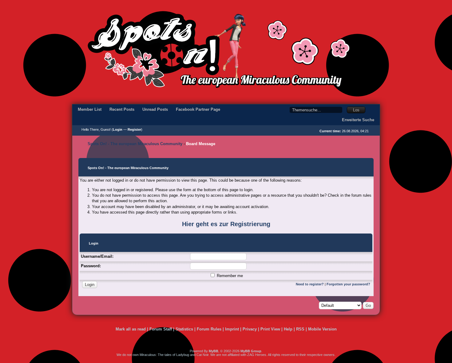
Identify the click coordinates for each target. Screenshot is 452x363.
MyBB (213, 351)
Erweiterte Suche (358, 120)
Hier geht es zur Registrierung (226, 224)
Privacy (250, 329)
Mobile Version (322, 329)
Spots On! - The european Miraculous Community (135, 143)
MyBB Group (250, 351)
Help (288, 329)
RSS (300, 329)
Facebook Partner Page (198, 109)
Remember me (229, 275)
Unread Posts (155, 109)
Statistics (184, 329)
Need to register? (310, 284)
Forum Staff (160, 329)
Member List (89, 109)
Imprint (232, 329)
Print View (270, 329)
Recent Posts (121, 109)
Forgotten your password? (348, 284)
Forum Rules (209, 329)
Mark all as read (131, 329)
